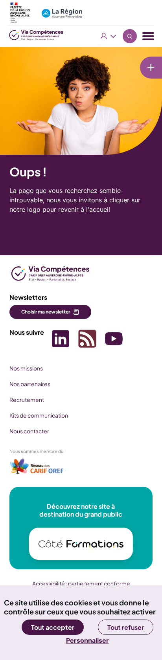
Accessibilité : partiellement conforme (81, 583)
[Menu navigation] (148, 36)
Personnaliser (87, 640)
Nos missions (26, 368)
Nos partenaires (29, 383)
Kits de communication (38, 415)
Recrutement (26, 399)
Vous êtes (108, 36)
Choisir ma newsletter (45, 312)
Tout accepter (52, 627)
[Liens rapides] (151, 68)
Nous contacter (29, 430)
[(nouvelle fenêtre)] (36, 468)
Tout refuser (125, 627)
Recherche (129, 36)
